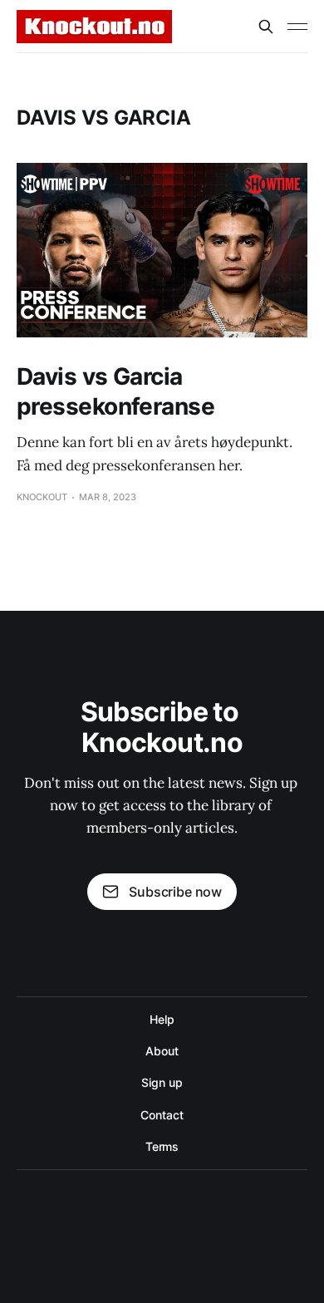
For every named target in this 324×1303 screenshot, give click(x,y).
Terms (162, 1146)
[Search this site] (265, 26)
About (162, 1051)
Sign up (161, 1082)
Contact (161, 1115)
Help (162, 1019)
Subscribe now (175, 891)
